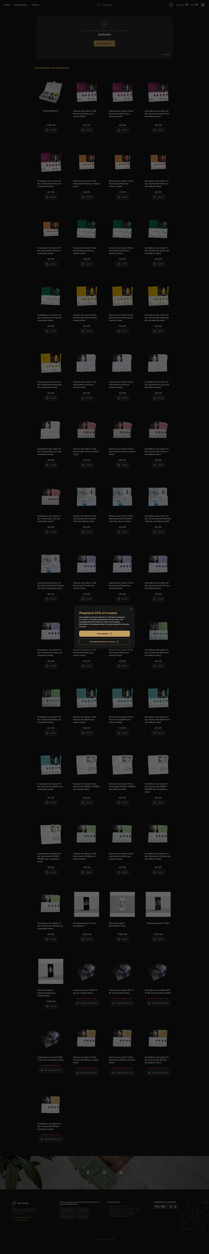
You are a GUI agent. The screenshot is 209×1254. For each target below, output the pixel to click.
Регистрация (102, 634)
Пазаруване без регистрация (102, 642)
